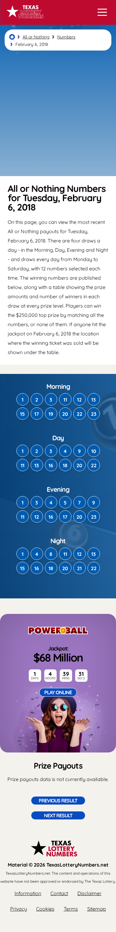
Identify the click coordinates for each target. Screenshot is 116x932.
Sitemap (96, 909)
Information (28, 893)
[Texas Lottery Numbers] (12, 37)
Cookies (45, 909)
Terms (71, 909)
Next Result (58, 815)
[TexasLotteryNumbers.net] (24, 21)
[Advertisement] (58, 113)
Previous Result (58, 800)
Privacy (18, 909)
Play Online (58, 692)
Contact (59, 893)
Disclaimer (89, 893)
